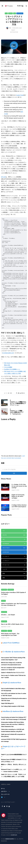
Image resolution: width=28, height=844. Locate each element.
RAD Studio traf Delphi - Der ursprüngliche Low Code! (10, 634)
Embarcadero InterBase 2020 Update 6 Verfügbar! (13, 593)
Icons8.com (14, 835)
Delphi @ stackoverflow (12, 682)
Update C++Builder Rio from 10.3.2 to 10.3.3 (12, 672)
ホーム (3, 788)
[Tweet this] (18, 393)
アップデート (14, 556)
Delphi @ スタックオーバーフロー (13, 747)
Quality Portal (20, 95)
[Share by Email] (24, 393)
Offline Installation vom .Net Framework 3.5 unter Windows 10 (14, 604)
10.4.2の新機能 (8, 367)
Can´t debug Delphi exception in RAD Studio (12, 706)
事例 (14, 573)
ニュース (14, 569)
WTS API (3, 177)
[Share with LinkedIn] (20, 393)
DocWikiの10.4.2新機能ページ (12, 369)
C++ (6, 13)
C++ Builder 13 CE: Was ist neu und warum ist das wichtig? (19, 486)
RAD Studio (20, 13)
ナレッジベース (5, 794)
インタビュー (14, 560)
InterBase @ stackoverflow (13, 711)
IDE (14, 13)
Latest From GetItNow (11, 643)
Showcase (14, 552)
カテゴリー (4, 791)
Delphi (10, 13)
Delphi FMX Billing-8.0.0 (7, 703)
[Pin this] (22, 393)
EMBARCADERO (9, 839)
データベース (14, 564)
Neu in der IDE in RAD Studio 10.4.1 (12, 624)
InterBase (14, 543)
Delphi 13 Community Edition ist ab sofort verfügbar (18, 496)
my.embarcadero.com (8, 353)
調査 (14, 577)
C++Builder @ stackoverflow (14, 652)
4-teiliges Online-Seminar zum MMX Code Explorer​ (19, 505)
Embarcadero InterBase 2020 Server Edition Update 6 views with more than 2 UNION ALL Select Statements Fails (12, 724)
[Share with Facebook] (16, 393)
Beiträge (4, 589)
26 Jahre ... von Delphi (8, 615)
